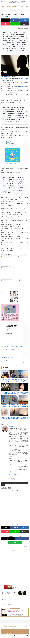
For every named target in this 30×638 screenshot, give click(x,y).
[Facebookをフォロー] (11, 479)
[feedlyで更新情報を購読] (14, 479)
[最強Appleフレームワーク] (15, 612)
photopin (20, 362)
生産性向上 (13, 483)
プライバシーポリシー (8, 633)
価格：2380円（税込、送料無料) (8, 357)
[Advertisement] (15, 507)
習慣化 (4, 483)
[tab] (5, 599)
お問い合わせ (22, 633)
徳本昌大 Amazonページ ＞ (15, 474)
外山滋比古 (5, 487)
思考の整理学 (22, 86)
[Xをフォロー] (9, 479)
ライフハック (25, 483)
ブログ (19, 483)
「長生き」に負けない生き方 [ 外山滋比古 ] (10, 163)
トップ (8, 630)
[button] (24, 23)
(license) (25, 362)
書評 (8, 483)
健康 (3, 484)
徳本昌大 (11, 426)
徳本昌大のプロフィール (22, 630)
